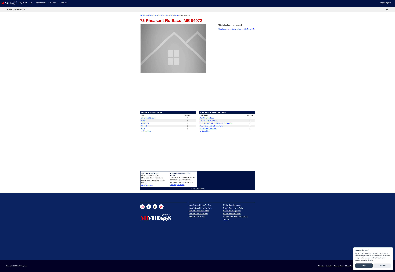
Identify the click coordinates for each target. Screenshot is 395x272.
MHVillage (143, 15)
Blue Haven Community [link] (208, 128)
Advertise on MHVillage (197, 188)
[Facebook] (148, 206)
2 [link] (187, 126)
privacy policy (360, 260)
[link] (387, 9)
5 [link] (187, 123)
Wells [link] (143, 120)
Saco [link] (143, 128)
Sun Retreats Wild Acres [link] (208, 120)
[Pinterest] (161, 206)
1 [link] (187, 128)
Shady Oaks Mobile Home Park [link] (211, 126)
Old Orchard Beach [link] (148, 118)
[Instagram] (142, 206)
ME (172, 15)
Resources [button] (53, 3)
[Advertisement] (236, 44)
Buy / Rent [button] (23, 3)
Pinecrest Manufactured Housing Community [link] (216, 123)
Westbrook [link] (145, 123)
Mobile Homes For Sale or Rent (158, 15)
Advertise (64, 3)
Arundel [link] (144, 126)
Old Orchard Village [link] (207, 118)
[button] (15, 9)
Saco (176, 15)
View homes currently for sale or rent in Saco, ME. (236, 29)
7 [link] (187, 118)
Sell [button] (31, 3)
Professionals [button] (41, 3)
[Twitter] (155, 206)
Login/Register (385, 3)
